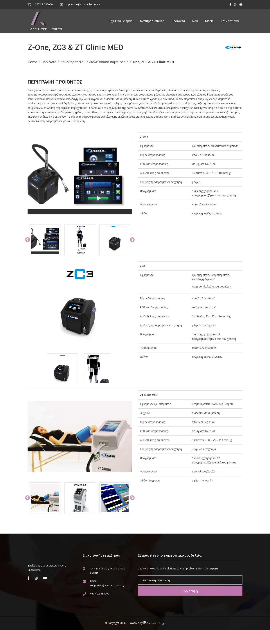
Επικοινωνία (230, 21)
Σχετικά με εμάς (120, 21)
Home (32, 62)
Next (132, 239)
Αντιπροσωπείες (152, 21)
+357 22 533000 (43, 4)
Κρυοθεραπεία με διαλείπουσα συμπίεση (93, 62)
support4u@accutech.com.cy (82, 4)
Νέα (195, 21)
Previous (27, 239)
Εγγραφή (190, 591)
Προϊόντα (178, 21)
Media (209, 21)
